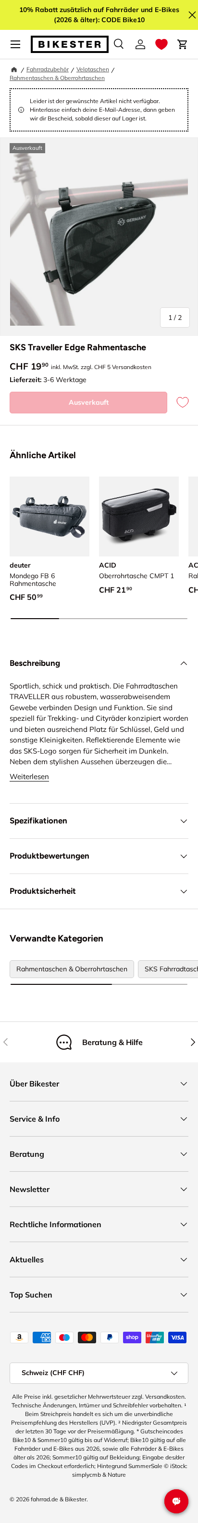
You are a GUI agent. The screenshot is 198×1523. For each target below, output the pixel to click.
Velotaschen (92, 69)
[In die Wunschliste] (177, 402)
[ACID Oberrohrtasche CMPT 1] (139, 516)
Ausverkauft (89, 402)
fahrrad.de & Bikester (59, 1499)
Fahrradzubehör (47, 69)
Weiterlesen (29, 776)
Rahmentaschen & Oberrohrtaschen (57, 77)
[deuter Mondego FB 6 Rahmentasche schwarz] (49, 516)
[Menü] (15, 44)
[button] (161, 44)
